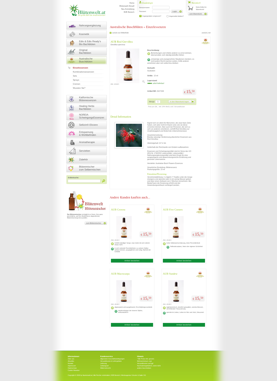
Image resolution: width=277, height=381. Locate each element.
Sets (75, 76)
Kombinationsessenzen (83, 72)
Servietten (84, 150)
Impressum (72, 366)
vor (209, 33)
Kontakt (70, 363)
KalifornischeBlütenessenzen (87, 99)
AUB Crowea (118, 209)
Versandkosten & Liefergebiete (111, 361)
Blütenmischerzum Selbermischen (89, 168)
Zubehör (83, 159)
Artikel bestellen (132, 261)
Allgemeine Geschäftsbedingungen (112, 359)
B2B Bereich (129, 12)
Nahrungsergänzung (90, 25)
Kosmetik (84, 34)
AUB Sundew (170, 273)
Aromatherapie (87, 142)
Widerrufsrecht (105, 368)
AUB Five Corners (173, 209)
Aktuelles (71, 361)
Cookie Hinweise (73, 370)
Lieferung (103, 363)
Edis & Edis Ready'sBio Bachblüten (90, 43)
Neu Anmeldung (127, 9)
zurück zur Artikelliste (120, 33)
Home (131, 3)
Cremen (76, 84)
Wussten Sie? (79, 88)
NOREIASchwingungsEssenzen (91, 116)
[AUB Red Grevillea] (127, 83)
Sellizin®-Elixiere (88, 124)
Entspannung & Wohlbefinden (87, 133)
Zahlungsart (104, 366)
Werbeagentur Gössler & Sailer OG (133, 375)
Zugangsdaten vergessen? (151, 16)
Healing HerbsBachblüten (86, 107)
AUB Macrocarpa (120, 273)
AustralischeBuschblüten (85, 60)
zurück (204, 33)
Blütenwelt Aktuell (126, 6)
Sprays (76, 80)
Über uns (71, 359)
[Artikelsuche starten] (103, 180)
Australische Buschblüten (126, 27)
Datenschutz (72, 368)
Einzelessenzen (80, 68)
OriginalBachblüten (85, 51)
